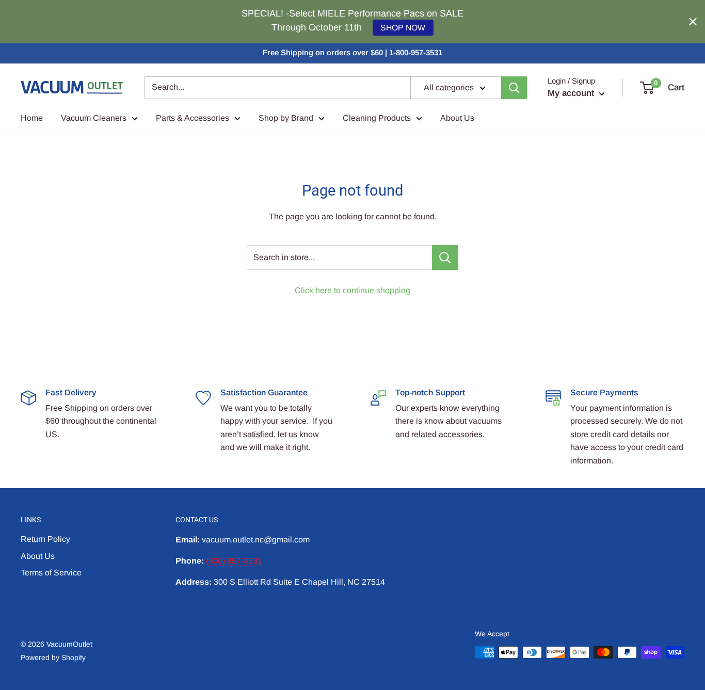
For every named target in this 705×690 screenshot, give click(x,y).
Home (32, 118)
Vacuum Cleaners (93, 118)
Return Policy (45, 539)
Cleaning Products (377, 118)
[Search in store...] (445, 257)
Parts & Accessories (192, 118)
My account (572, 93)
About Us (457, 118)
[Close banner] (693, 22)
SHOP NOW (402, 27)
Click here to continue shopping (352, 290)
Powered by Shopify (53, 657)
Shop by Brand (286, 118)
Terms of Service (51, 572)
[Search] (514, 87)
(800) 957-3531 (234, 560)
